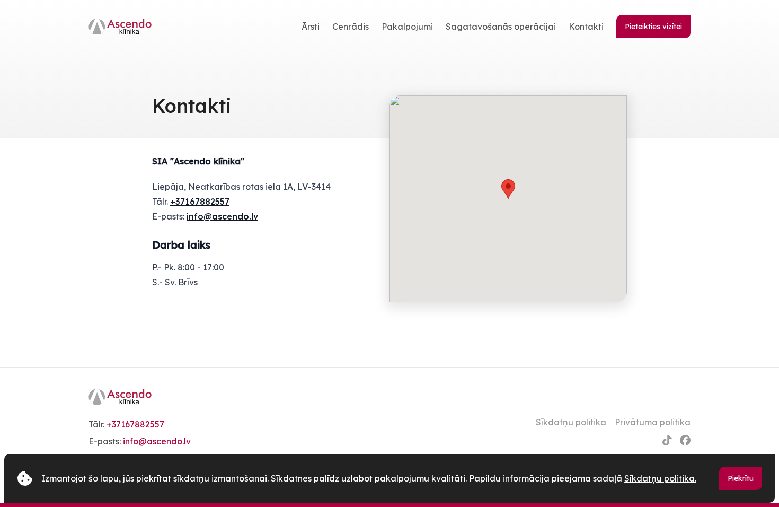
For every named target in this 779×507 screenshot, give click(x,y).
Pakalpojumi (407, 26)
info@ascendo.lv (222, 216)
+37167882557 (199, 201)
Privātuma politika (653, 422)
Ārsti (311, 26)
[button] (508, 189)
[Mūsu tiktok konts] (667, 440)
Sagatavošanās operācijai (501, 26)
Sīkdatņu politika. (660, 478)
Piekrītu (741, 478)
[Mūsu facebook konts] (685, 440)
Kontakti (586, 26)
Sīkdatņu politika (571, 422)
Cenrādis (350, 26)
